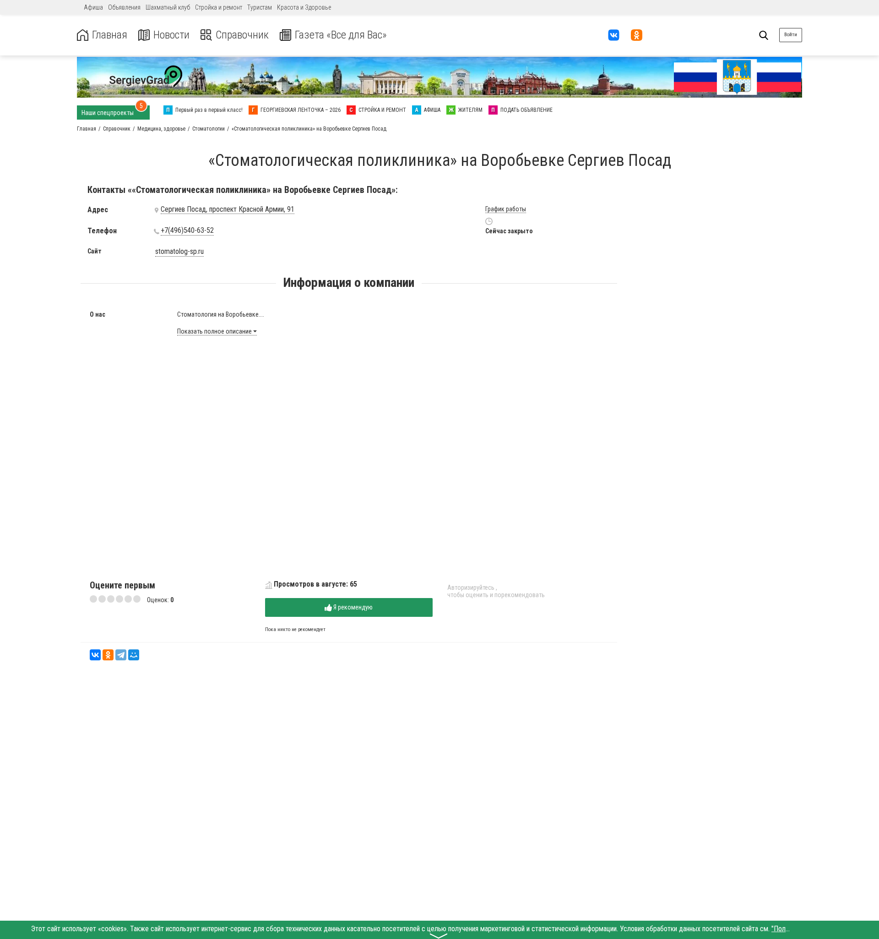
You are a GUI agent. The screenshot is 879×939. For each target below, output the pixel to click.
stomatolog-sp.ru (179, 251)
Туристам (259, 7)
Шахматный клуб (168, 7)
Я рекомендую (352, 607)
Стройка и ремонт (218, 7)
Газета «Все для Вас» (341, 35)
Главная (109, 35)
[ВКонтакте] (95, 654)
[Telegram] (120, 654)
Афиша (93, 7)
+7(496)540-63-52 (187, 230)
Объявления (124, 7)
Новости (171, 35)
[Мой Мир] (133, 654)
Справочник (242, 35)
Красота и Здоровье (304, 7)
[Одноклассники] (108, 654)
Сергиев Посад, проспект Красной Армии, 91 (227, 209)
